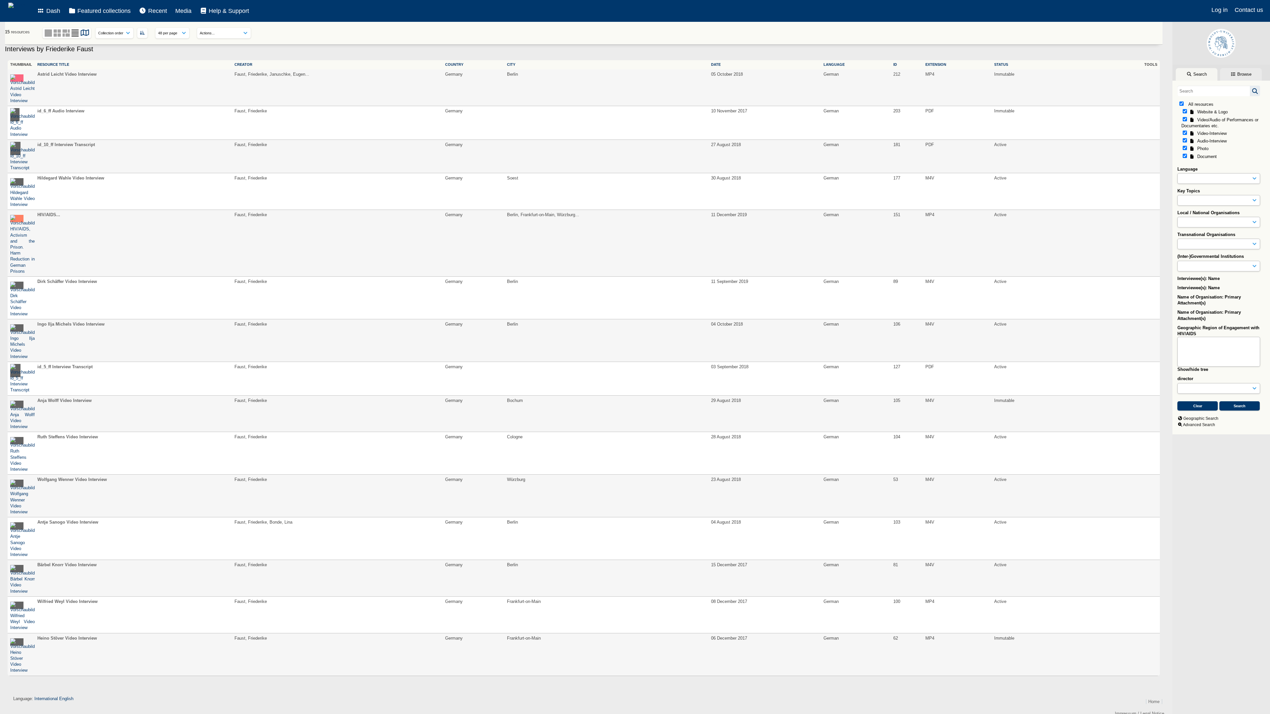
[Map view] (85, 33)
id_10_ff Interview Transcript (66, 144)
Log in (1219, 10)
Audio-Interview (1211, 141)
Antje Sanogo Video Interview (67, 522)
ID (895, 64)
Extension (935, 64)
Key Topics (1188, 190)
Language (1187, 169)
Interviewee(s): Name (1198, 278)
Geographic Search (1200, 418)
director (1185, 378)
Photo (1201, 148)
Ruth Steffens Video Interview (67, 436)
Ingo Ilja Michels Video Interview (71, 324)
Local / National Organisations (1208, 212)
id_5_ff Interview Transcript (65, 366)
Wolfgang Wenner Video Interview (72, 479)
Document (1206, 156)
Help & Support (228, 11)
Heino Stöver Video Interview (67, 638)
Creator (243, 64)
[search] (1218, 91)
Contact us (1249, 10)
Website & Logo (1211, 111)
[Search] (1255, 91)
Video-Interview (1211, 133)
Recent (157, 11)
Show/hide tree (1192, 369)
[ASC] (142, 33)
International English (53, 698)
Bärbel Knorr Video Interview (67, 564)
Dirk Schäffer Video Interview (67, 281)
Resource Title (53, 64)
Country (454, 64)
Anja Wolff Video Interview (64, 400)
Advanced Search (1199, 424)
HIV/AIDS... (48, 214)
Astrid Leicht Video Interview (67, 74)
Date (716, 64)
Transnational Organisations (1206, 234)
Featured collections (103, 11)
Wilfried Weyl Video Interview (67, 601)
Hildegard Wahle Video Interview (70, 178)
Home (1154, 701)
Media (183, 11)
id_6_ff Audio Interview (60, 110)
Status (1001, 64)
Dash (52, 11)
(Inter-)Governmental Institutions (1210, 256)
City (511, 64)
